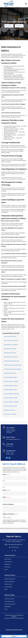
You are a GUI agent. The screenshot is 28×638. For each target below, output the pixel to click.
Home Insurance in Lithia (10, 373)
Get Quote (14, 636)
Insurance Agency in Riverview (11, 393)
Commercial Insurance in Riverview (12, 365)
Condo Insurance (8, 561)
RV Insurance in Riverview (10, 406)
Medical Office (8, 606)
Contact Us (19, 26)
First (4, 480)
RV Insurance (7, 567)
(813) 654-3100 (14, 547)
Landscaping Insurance (10, 601)
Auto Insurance (8, 559)
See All (6, 569)
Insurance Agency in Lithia (10, 389)
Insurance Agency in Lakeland (11, 402)
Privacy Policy (8, 618)
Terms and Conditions (18, 618)
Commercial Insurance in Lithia (11, 361)
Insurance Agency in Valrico (11, 385)
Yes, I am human (7, 517)
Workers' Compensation (10, 579)
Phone (6, 490)
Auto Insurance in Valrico (10, 336)
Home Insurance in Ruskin (10, 377)
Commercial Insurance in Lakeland (12, 369)
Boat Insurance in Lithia (10, 352)
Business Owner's (8, 584)
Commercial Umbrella (9, 581)
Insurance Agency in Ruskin (11, 397)
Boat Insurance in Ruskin (10, 348)
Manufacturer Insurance (10, 604)
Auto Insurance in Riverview (11, 340)
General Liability (8, 586)
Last (3, 487)
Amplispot (14, 616)
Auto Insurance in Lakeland (10, 344)
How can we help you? (8, 504)
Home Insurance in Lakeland (11, 381)
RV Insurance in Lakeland (10, 414)
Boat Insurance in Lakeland (10, 357)
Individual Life (8, 564)
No (4, 516)
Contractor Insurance (9, 598)
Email (6, 497)
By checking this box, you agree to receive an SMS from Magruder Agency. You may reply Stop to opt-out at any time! (14, 521)
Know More (9, 26)
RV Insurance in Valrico (9, 410)
